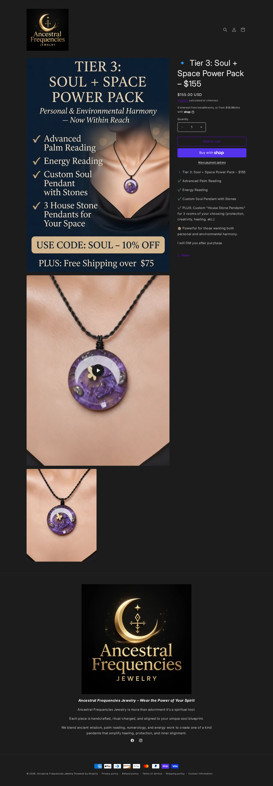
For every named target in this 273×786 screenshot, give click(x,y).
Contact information (200, 773)
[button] (225, 29)
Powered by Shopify (86, 773)
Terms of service (152, 773)
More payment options (212, 162)
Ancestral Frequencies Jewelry (55, 773)
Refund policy (130, 773)
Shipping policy (175, 773)
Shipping (182, 100)
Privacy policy (110, 773)
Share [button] (185, 255)
